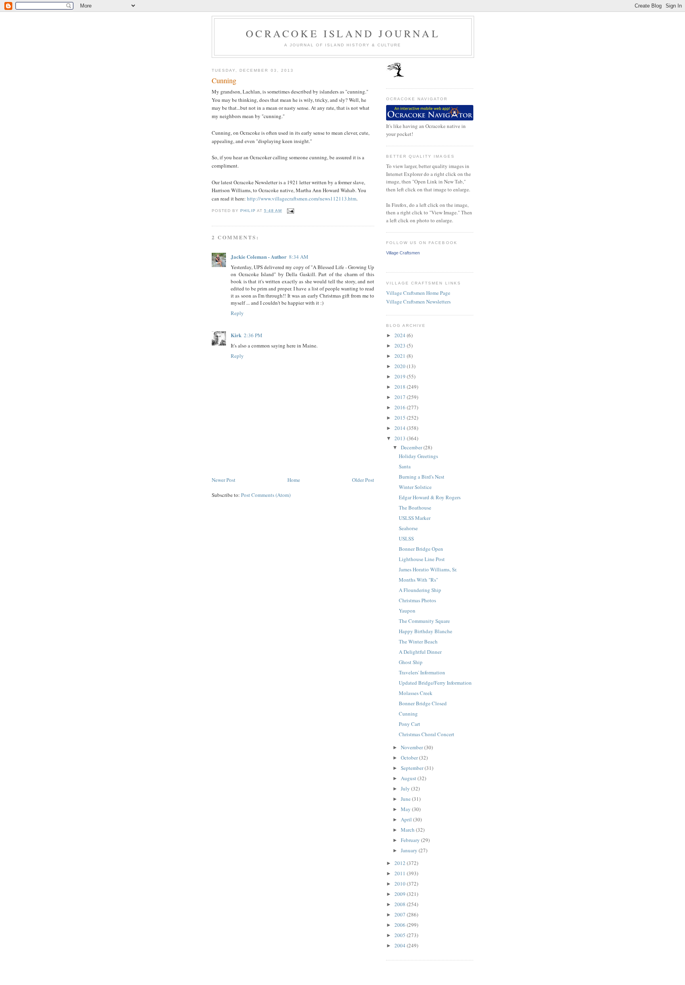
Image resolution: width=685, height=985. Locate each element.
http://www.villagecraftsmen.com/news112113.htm (301, 198)
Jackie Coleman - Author (259, 256)
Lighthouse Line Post (422, 559)
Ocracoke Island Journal (343, 33)
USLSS (406, 538)
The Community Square (424, 620)
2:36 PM (253, 335)
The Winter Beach (418, 641)
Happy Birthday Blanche (425, 631)
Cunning (408, 713)
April (407, 819)
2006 (400, 924)
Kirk (236, 335)
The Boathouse (415, 507)
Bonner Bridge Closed (423, 703)
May (406, 809)
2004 (400, 945)
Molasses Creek (415, 693)
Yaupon (407, 610)
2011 (400, 873)
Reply (237, 313)
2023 (400, 345)
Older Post (363, 479)
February (411, 840)
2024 (400, 335)
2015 (400, 417)
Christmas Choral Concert (426, 734)
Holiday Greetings (418, 456)
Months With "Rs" (418, 579)
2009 (400, 893)
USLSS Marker (415, 517)
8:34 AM (298, 256)
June (406, 798)
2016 (400, 407)
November (412, 747)
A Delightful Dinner (420, 651)
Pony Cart (409, 723)
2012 (400, 863)
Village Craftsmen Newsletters (418, 301)
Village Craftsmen (403, 252)
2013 (400, 438)
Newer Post (223, 479)
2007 (400, 914)
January (410, 850)
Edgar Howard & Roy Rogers (430, 497)
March (408, 829)
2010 (400, 883)
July (406, 788)
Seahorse (408, 528)
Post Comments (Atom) (266, 494)
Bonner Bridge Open (421, 548)
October (410, 757)
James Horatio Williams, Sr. (428, 569)
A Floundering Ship (420, 590)
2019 (400, 376)
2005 (400, 935)
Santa (405, 466)
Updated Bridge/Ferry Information (435, 682)
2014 (400, 427)
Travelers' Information (422, 672)
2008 (400, 904)
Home (293, 479)
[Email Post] (290, 210)
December (412, 447)
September (413, 767)
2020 (400, 366)
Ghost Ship (411, 662)
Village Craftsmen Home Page (418, 292)
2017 (400, 397)
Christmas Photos (417, 600)
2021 (400, 355)
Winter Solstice (415, 487)
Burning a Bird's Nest (421, 476)
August (409, 778)
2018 (400, 386)
